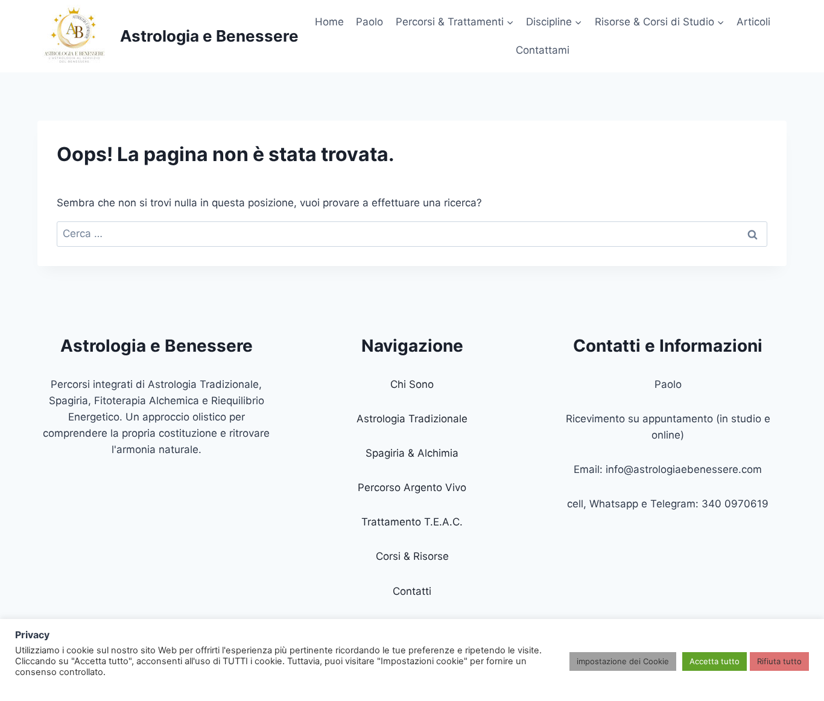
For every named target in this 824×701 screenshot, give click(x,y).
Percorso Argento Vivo (412, 487)
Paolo (369, 22)
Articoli (753, 22)
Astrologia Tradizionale (412, 419)
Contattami (542, 50)
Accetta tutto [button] (714, 661)
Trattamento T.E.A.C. (412, 522)
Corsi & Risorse (412, 556)
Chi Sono (412, 384)
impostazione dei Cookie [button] (623, 661)
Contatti (412, 591)
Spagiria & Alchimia (412, 453)
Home (329, 22)
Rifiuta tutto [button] (779, 661)
